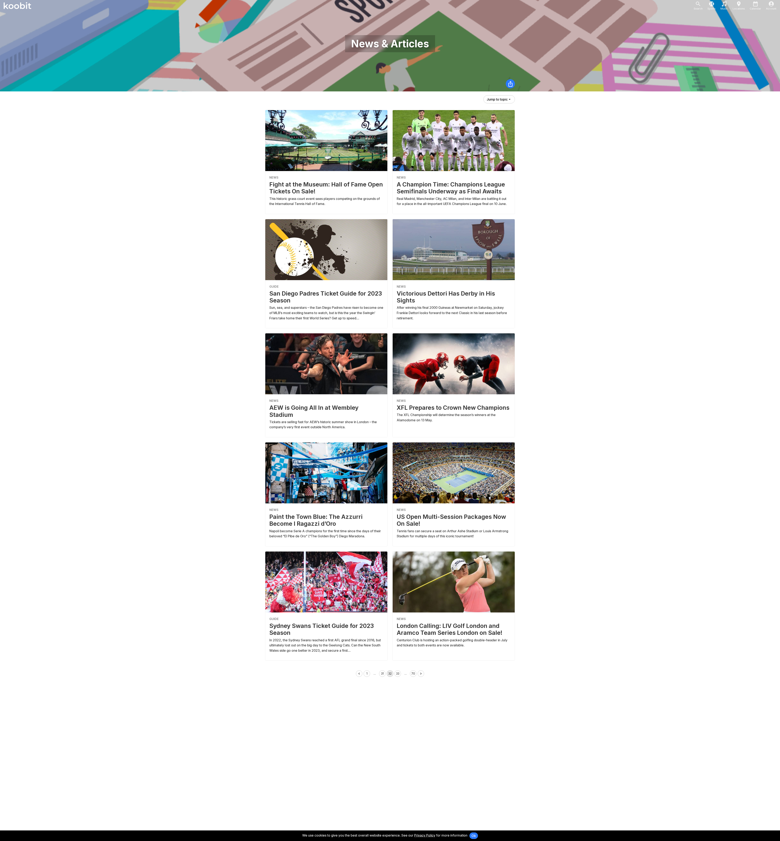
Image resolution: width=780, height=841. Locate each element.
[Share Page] (510, 83)
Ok (473, 836)
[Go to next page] (421, 673)
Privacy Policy (424, 835)
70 (413, 673)
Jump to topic (497, 99)
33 (397, 673)
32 (390, 673)
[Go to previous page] (359, 673)
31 (382, 673)
